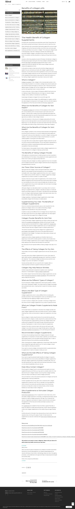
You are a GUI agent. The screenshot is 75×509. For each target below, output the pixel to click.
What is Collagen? (8, 15)
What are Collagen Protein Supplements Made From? (12, 41)
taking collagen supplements (42, 271)
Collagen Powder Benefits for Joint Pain (12, 29)
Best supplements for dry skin (31, 481)
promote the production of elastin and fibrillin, (35, 275)
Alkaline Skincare (32, 1)
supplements (27, 405)
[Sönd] (8, 1)
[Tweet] (28, 467)
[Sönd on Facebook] (5, 494)
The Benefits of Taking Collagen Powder (12, 22)
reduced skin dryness (37, 257)
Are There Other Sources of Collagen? (12, 24)
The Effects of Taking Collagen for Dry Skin (12, 31)
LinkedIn (24, 460)
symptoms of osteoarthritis (33, 222)
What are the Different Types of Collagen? (12, 36)
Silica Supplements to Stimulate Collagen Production (12, 50)
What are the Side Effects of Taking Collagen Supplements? (12, 45)
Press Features (46, 495)
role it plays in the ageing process (33, 62)
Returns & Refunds (58, 495)
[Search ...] (66, 2)
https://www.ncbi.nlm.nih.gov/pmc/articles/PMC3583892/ (34, 434)
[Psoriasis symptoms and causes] (6, 73)
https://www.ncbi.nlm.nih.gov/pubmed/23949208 (33, 432)
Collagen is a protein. (26, 82)
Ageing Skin (24, 472)
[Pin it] (30, 467)
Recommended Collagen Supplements (12, 43)
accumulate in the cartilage (28, 231)
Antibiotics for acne (48, 481)
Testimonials (38, 1)
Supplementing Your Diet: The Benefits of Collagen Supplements (12, 27)
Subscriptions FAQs (58, 492)
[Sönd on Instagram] (7, 494)
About (47, 1)
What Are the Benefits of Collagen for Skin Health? (12, 17)
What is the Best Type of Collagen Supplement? (12, 38)
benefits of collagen (28, 110)
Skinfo (43, 1)
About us (45, 492)
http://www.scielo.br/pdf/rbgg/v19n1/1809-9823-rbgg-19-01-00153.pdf (37, 425)
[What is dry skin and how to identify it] (6, 68)
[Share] (27, 467)
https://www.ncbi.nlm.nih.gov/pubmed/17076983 (33, 430)
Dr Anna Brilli (24, 445)
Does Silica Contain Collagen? (11, 48)
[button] (19, 10)
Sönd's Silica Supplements (28, 394)
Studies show (53, 224)
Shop (26, 1)
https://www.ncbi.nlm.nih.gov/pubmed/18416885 (32, 427)
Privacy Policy (57, 498)
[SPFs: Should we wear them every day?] (6, 78)
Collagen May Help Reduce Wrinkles (12, 34)
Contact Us (57, 501)
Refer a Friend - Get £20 (31, 492)
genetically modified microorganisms (30, 329)
